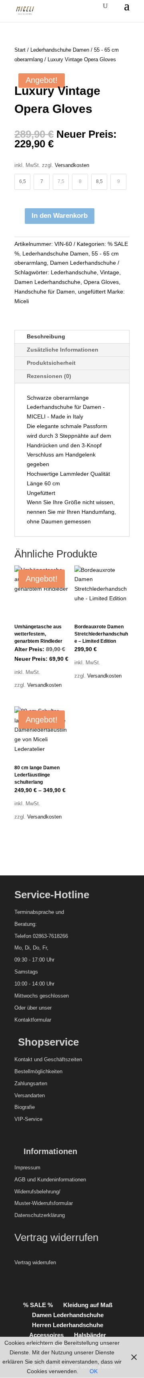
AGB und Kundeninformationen (50, 1180)
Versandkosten (72, 165)
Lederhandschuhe (74, 272)
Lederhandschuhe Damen (59, 50)
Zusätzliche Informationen (62, 349)
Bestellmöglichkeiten (38, 1071)
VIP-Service (28, 1119)
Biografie (24, 1107)
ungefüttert (92, 291)
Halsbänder (90, 1335)
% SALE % (38, 1305)
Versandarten (29, 1095)
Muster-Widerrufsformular (43, 1203)
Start (20, 50)
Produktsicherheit (51, 363)
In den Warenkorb (60, 215)
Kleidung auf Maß (87, 1305)
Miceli (21, 301)
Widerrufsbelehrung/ (37, 1192)
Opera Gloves (101, 282)
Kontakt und (28, 1059)
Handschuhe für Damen (44, 291)
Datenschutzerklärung (39, 1215)
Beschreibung (46, 336)
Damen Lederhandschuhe (83, 263)
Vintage (109, 272)
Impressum (27, 1168)
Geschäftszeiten (63, 1059)
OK (94, 1371)
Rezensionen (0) (49, 376)
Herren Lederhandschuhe (67, 1325)
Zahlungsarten (30, 1083)
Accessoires (46, 1335)
